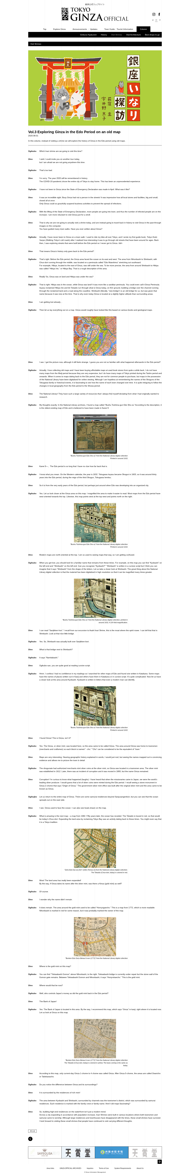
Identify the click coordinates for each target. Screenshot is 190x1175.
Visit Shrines (116, 35)
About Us (140, 1168)
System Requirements (122, 1168)
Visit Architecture (133, 35)
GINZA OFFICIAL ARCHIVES (70, 1168)
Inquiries (90, 1168)
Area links (50, 1168)
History (104, 35)
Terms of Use (104, 1168)
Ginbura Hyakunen (88, 35)
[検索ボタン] (160, 1162)
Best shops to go (152, 35)
